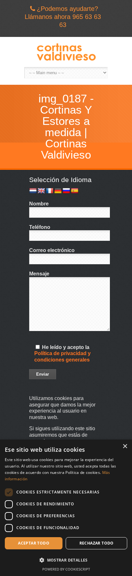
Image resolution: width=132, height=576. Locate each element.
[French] (50, 191)
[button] (66, 560)
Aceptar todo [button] (33, 543)
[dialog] (66, 508)
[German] (58, 191)
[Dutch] (33, 191)
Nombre (39, 203)
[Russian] (66, 191)
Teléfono (39, 227)
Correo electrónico (52, 250)
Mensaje (39, 273)
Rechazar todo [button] (96, 543)
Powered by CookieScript (66, 569)
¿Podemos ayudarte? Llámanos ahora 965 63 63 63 (63, 16)
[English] (41, 191)
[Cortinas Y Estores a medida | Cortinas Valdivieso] (66, 52)
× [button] (124, 446)
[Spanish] (74, 191)
